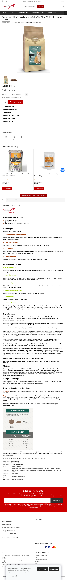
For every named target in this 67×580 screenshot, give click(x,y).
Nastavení (13, 576)
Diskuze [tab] (17, 200)
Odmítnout (42, 569)
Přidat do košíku (16, 102)
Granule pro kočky (17, 464)
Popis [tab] (3, 200)
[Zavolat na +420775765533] (4, 1)
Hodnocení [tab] (10, 200)
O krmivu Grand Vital (29, 1)
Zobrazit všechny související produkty (33, 195)
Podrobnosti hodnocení (34, 22)
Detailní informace (7, 132)
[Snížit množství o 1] (7, 103)
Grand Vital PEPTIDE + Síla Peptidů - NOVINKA (14, 564)
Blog (39, 1)
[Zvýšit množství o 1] (7, 101)
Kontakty (37, 562)
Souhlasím (54, 569)
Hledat (41, 6)
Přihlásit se (56, 500)
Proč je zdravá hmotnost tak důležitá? (12, 561)
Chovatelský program (41, 559)
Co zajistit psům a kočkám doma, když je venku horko (15, 556)
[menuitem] (4, 13)
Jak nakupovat (39, 564)
